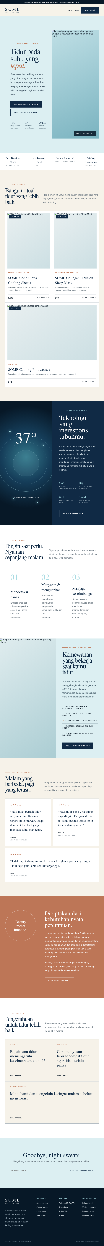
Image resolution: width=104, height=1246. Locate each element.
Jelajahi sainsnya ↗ (73, 513)
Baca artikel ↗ (17, 1076)
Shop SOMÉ (90, 10)
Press (61, 1215)
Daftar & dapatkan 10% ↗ (81, 1170)
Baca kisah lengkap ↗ (59, 981)
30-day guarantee (89, 1207)
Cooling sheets (42, 1207)
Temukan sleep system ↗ (26, 104)
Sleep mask (41, 1215)
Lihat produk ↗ (42, 298)
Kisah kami (63, 1207)
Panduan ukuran (88, 1211)
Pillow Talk (63, 1211)
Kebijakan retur (88, 1215)
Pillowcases (41, 1211)
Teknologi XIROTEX (67, 1203)
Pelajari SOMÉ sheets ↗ (78, 746)
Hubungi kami (87, 1203)
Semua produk (42, 1203)
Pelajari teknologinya (26, 112)
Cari (77, 10)
